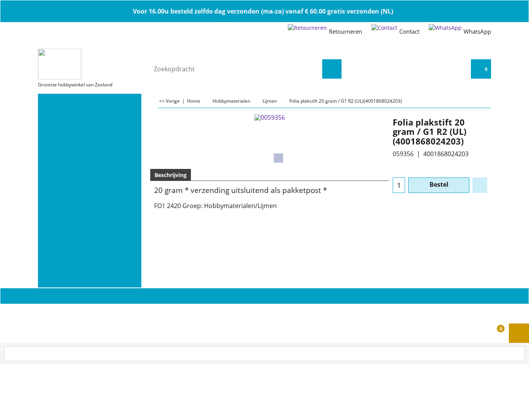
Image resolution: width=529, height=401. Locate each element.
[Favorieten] (479, 185)
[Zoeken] (332, 69)
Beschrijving (171, 175)
